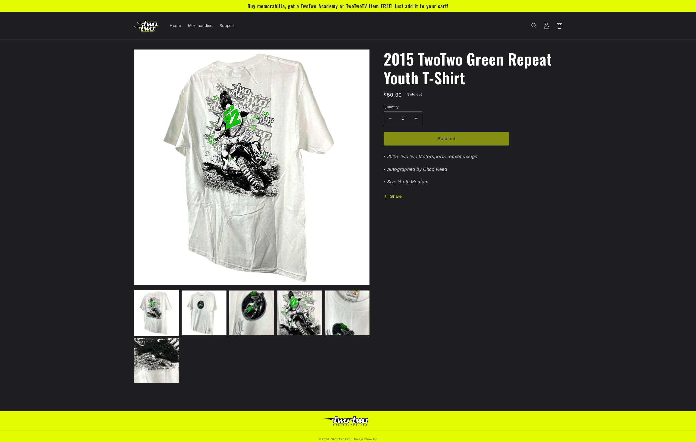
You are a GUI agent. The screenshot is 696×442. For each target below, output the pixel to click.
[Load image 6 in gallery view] (156, 360)
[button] (534, 26)
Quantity (391, 107)
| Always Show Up (364, 439)
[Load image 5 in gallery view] (347, 312)
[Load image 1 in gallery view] (156, 312)
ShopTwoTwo (340, 439)
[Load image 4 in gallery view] (299, 312)
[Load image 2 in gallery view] (204, 312)
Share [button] (396, 196)
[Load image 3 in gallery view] (251, 312)
